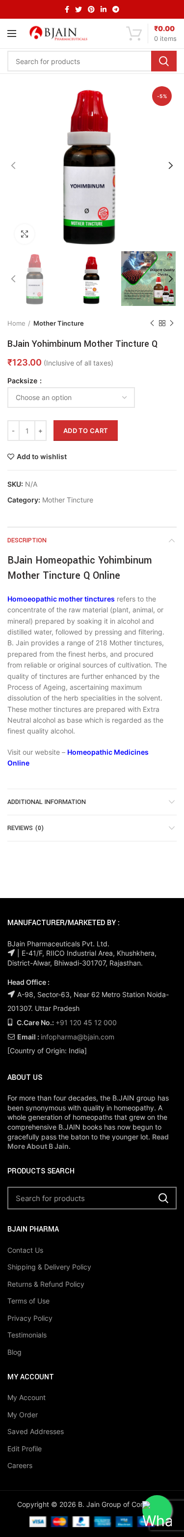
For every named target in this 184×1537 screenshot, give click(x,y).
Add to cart (85, 430)
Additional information (46, 802)
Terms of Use (28, 1301)
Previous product (152, 323)
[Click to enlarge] (24, 234)
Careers (19, 1465)
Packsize (23, 380)
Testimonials (27, 1335)
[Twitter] (78, 9)
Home (16, 323)
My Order (22, 1414)
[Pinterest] (91, 9)
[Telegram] (115, 9)
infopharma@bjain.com (77, 1037)
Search (164, 61)
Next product (172, 323)
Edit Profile (24, 1448)
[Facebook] (67, 9)
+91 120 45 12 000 (86, 1022)
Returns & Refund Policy (45, 1284)
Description (27, 540)
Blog (14, 1352)
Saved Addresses (35, 1431)
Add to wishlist (42, 456)
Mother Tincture (58, 323)
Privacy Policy (30, 1318)
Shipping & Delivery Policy (49, 1267)
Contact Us (25, 1250)
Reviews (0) (25, 828)
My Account (26, 1397)
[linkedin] (103, 9)
